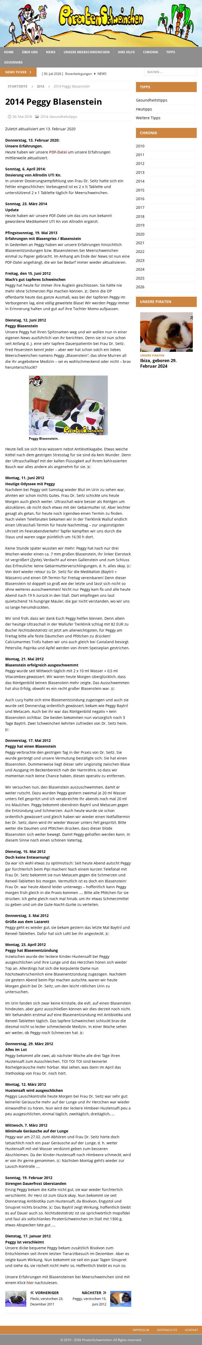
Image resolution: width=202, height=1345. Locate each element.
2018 (140, 216)
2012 (140, 163)
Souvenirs (13, 62)
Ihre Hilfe (126, 52)
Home (9, 52)
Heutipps (144, 109)
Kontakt (191, 1330)
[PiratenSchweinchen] (101, 43)
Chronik (150, 52)
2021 (140, 242)
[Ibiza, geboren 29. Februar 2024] (166, 332)
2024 (140, 269)
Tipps (170, 52)
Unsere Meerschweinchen (87, 52)
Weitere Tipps (148, 117)
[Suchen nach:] (170, 71)
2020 (140, 234)
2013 (140, 172)
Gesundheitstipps (63, 116)
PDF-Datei (58, 152)
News (50, 52)
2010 (140, 145)
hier (30, 1282)
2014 (44, 116)
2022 (140, 251)
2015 (140, 190)
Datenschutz (167, 1330)
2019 (140, 225)
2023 (140, 260)
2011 (140, 154)
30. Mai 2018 (22, 116)
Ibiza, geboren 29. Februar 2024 (158, 363)
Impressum (141, 1330)
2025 (140, 278)
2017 (140, 207)
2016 (140, 198)
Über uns (30, 52)
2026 (140, 286)
